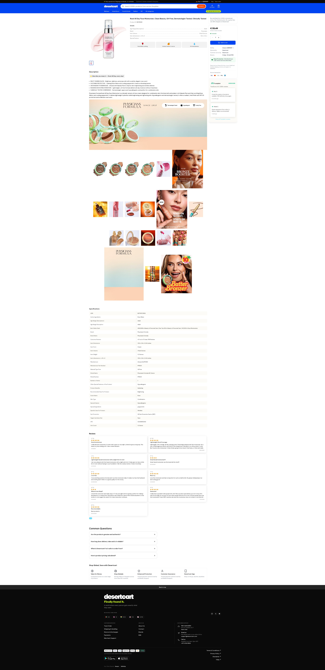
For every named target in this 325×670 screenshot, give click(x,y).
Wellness (106, 11)
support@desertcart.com (189, 636)
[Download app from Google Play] (110, 658)
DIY (142, 11)
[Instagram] (212, 613)
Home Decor (115, 11)
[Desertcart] (111, 6)
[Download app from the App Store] (123, 658)
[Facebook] (219, 613)
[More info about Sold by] (233, 48)
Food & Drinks (126, 11)
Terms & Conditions (214, 650)
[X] (215, 613)
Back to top (162, 587)
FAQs (218, 660)
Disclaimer (217, 657)
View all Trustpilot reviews (222, 119)
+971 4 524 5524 (186, 643)
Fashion (135, 11)
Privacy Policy (215, 653)
